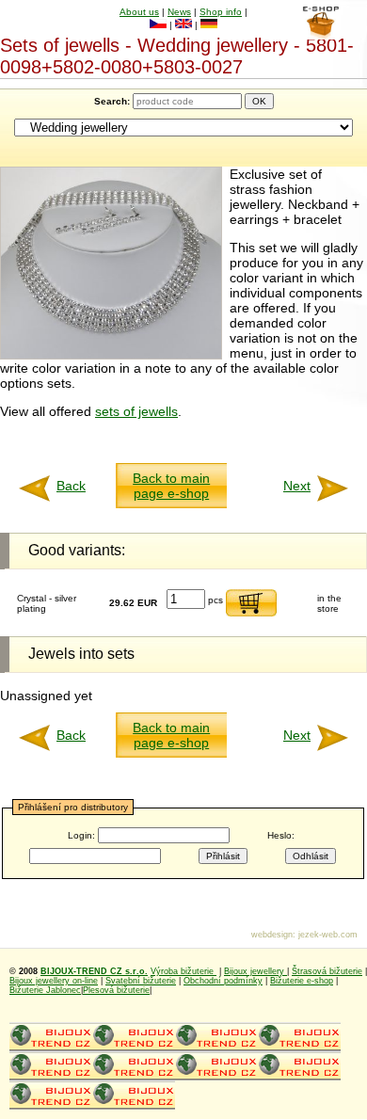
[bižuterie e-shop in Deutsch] (208, 25)
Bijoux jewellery (255, 971)
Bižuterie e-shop (301, 980)
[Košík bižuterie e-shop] (320, 34)
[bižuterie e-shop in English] (183, 25)
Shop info (220, 12)
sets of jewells (136, 411)
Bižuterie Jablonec (45, 990)
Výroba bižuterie (183, 971)
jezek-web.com (328, 934)
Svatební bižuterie (140, 980)
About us (139, 12)
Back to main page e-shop (171, 486)
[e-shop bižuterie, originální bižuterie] (50, 1048)
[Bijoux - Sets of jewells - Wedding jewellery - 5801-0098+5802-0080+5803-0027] (111, 354)
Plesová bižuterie (116, 990)
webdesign (272, 934)
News (179, 12)
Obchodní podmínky (223, 980)
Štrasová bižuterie (327, 971)
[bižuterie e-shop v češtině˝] (158, 25)
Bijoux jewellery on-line (53, 980)
